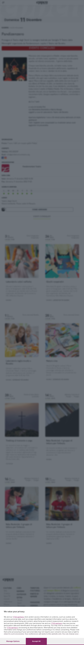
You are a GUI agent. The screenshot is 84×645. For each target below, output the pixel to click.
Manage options (12, 641)
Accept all (36, 641)
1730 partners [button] (18, 617)
